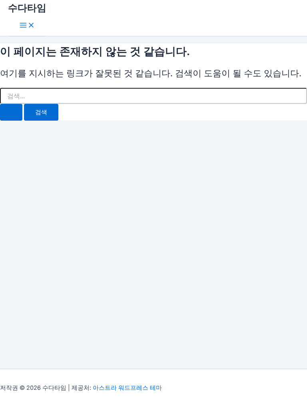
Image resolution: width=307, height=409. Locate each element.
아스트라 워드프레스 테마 (127, 387)
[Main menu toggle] (27, 26)
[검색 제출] (11, 112)
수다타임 (27, 8)
